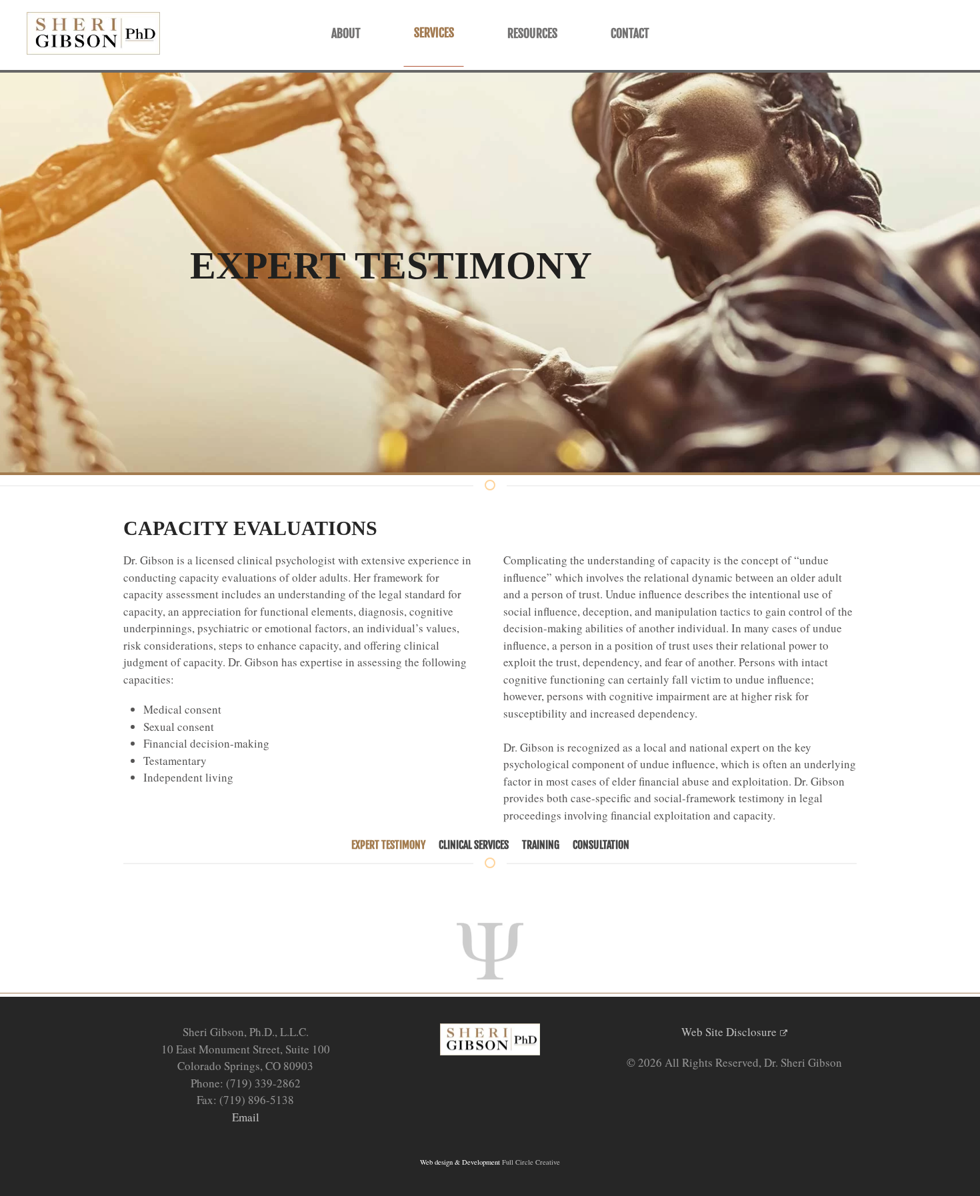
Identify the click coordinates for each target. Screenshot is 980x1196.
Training (540, 845)
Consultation (601, 845)
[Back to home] (93, 33)
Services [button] (434, 32)
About (346, 33)
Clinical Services (474, 845)
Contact (630, 33)
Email (245, 1117)
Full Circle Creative (531, 1162)
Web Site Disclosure (729, 1031)
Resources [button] (532, 33)
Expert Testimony (388, 845)
